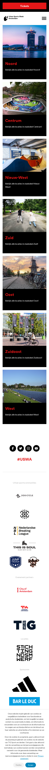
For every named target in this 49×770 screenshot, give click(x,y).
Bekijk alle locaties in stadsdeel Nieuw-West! (22, 185)
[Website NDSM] (24, 653)
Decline (18, 765)
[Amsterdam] (24, 590)
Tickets (24, 6)
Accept (30, 765)
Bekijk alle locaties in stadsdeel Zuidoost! (23, 357)
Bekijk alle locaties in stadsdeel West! (22, 414)
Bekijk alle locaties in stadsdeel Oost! (22, 300)
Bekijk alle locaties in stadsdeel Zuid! (21, 244)
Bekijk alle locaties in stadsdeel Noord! (22, 69)
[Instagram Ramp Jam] (33, 562)
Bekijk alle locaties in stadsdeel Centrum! (23, 126)
